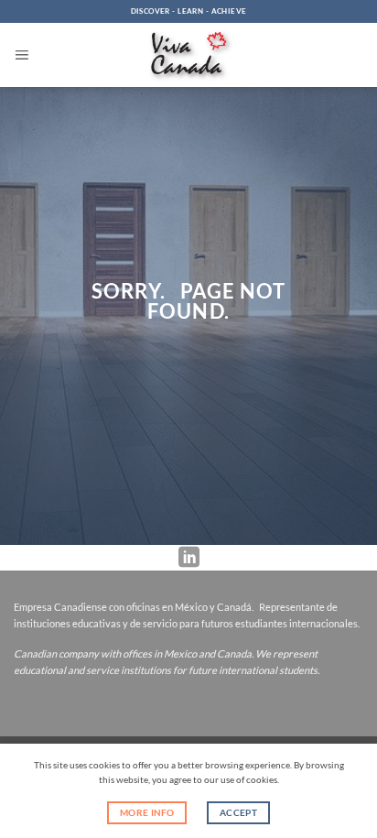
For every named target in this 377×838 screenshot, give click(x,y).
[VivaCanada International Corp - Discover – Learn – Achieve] (188, 55)
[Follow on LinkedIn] (188, 558)
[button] (21, 55)
